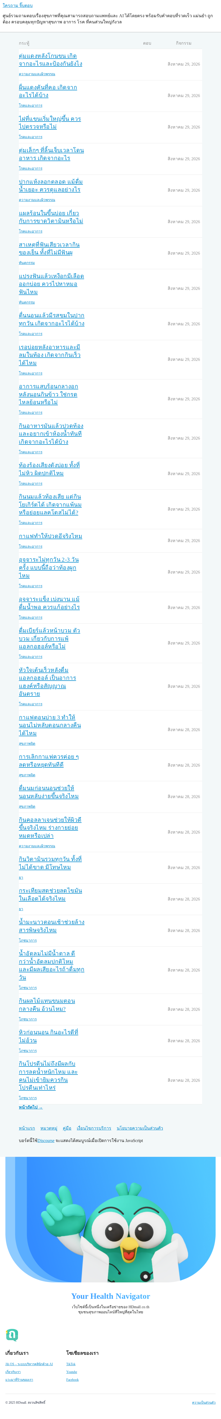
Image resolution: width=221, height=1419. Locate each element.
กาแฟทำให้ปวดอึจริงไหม (50, 536)
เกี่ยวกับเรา (13, 1372)
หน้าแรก (27, 1128)
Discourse (45, 1140)
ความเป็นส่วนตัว (204, 1402)
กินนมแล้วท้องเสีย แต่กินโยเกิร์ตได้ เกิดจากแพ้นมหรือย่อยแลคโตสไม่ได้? (50, 504)
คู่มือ (67, 1128)
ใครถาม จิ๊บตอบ (18, 5)
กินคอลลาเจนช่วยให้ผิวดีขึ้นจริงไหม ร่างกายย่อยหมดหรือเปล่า (50, 828)
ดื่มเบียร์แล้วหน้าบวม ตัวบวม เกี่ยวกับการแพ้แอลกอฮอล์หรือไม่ (49, 638)
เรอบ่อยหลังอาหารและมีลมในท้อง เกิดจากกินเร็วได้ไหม (50, 355)
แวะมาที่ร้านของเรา (19, 1380)
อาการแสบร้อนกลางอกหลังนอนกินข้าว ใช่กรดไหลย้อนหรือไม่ (48, 394)
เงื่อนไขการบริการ (94, 1128)
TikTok (70, 1364)
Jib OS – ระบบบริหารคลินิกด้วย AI (29, 1364)
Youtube (71, 1372)
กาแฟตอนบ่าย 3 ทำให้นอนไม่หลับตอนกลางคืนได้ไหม (50, 725)
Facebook (72, 1380)
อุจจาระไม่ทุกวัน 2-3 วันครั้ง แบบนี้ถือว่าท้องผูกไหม (49, 567)
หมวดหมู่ (48, 1128)
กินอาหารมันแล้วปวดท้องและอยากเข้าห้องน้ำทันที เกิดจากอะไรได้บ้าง (51, 434)
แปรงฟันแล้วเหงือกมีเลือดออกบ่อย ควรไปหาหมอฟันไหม (51, 284)
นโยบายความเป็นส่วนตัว (140, 1128)
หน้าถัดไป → (31, 1107)
